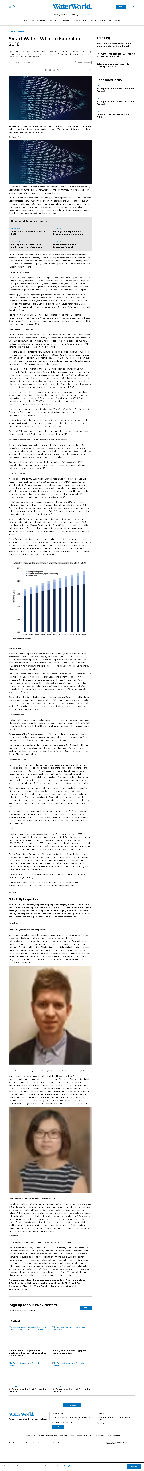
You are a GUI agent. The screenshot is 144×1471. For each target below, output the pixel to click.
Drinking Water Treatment (35, 21)
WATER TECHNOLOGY (113, 1435)
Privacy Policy (42, 1443)
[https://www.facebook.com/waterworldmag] (98, 1423)
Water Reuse (81, 21)
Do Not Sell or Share (30, 1443)
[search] (14, 6)
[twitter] (50, 70)
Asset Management (98, 21)
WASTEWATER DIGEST (67, 1435)
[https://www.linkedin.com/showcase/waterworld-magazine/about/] (100, 1423)
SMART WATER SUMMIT (85, 1435)
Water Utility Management (61, 21)
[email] (58, 70)
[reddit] (54, 70)
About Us (12, 1443)
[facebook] (42, 70)
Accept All (133, 1466)
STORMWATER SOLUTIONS (48, 1435)
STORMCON (100, 1435)
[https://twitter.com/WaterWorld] (103, 1423)
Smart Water (114, 21)
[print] (90, 70)
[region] (72, 1466)
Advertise (19, 1443)
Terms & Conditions (54, 1443)
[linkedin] (46, 70)
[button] (10, 6)
